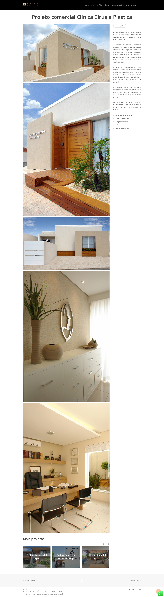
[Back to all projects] (82, 580)
